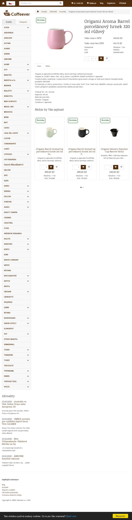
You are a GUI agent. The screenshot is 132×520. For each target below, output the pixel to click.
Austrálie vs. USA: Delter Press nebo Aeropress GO (14, 404)
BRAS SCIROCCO (10, 101)
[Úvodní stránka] (38, 12)
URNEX (7, 376)
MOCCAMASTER (10, 276)
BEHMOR (7, 85)
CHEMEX (7, 218)
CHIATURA (8, 223)
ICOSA (6, 228)
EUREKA (7, 191)
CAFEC (6, 128)
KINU (6, 254)
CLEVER (7, 138)
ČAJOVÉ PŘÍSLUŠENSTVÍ (13, 165)
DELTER (7, 170)
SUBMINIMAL (9, 344)
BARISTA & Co (9, 80)
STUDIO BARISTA (11, 339)
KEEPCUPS (8, 244)
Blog (101, 3)
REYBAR (7, 313)
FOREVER (7, 202)
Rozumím (120, 516)
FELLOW (7, 196)
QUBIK (6, 307)
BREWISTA (8, 112)
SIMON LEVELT (10, 323)
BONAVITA (8, 96)
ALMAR (7, 48)
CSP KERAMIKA (10, 159)
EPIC (6, 175)
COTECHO (8, 154)
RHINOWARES (9, 318)
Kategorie (23, 22)
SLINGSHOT (9, 328)
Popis (39, 66)
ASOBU (6, 64)
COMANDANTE (10, 144)
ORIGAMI (7, 291)
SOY (5, 334)
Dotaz (48, 66)
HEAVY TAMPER (10, 212)
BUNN (6, 117)
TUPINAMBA (9, 371)
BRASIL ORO (9, 107)
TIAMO (7, 350)
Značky (9, 22)
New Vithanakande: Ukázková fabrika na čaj (14, 441)
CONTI (6, 149)
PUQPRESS (8, 302)
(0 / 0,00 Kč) (78, 3)
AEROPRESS (8, 33)
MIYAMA (7, 270)
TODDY (7, 360)
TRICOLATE (8, 365)
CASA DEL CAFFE (11, 133)
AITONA (7, 43)
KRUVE (6, 265)
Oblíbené (92, 3)
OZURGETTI (8, 297)
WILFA (7, 387)
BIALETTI (8, 91)
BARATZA (8, 75)
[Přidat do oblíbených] (106, 58)
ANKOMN (7, 59)
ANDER (7, 54)
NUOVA (7, 286)
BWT (6, 122)
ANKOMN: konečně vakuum (13, 458)
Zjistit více (71, 516)
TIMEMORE (8, 355)
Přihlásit (122, 3)
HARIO (6, 207)
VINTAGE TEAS (10, 381)
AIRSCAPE (8, 38)
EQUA (6, 181)
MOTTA (7, 281)
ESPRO (6, 186)
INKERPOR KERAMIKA (13, 233)
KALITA (7, 239)
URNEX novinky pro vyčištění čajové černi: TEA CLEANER (16, 422)
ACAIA (6, 27)
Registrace (111, 3)
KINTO (6, 249)
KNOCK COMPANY (11, 260)
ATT (5, 70)
